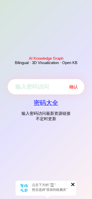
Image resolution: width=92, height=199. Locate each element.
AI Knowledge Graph (46, 58)
